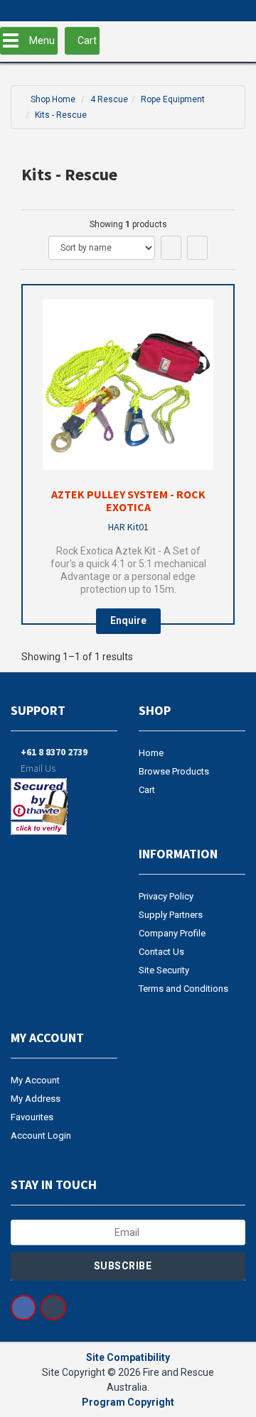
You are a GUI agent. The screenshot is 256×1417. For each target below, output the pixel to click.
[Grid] (171, 248)
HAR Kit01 (128, 526)
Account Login (41, 1135)
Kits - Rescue (61, 115)
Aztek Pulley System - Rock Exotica (128, 500)
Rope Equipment (173, 99)
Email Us (36, 768)
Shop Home (53, 99)
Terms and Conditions (183, 988)
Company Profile (172, 933)
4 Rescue (109, 99)
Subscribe (124, 1265)
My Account (35, 1080)
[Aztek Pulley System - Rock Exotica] (128, 385)
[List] (197, 248)
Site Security (164, 970)
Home (151, 753)
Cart (147, 789)
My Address (35, 1098)
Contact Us (161, 951)
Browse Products (174, 771)
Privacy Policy (166, 896)
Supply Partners (171, 914)
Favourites (32, 1117)
